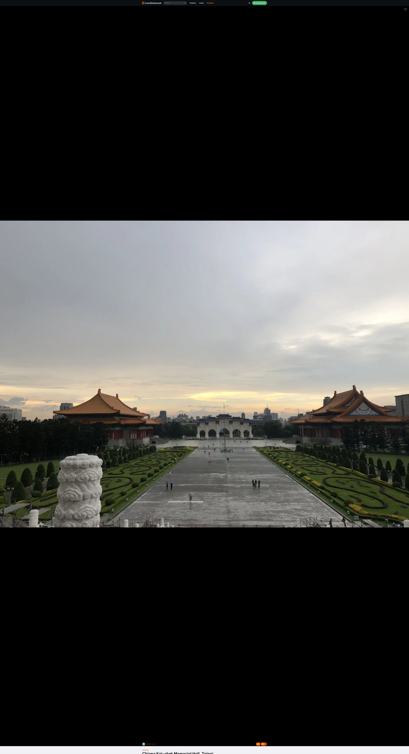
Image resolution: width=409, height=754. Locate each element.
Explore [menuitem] (193, 3)
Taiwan (145, 750)
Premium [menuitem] (210, 3)
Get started (260, 3)
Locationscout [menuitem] (151, 3)
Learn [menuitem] (201, 3)
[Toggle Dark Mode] (249, 3)
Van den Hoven (151, 744)
